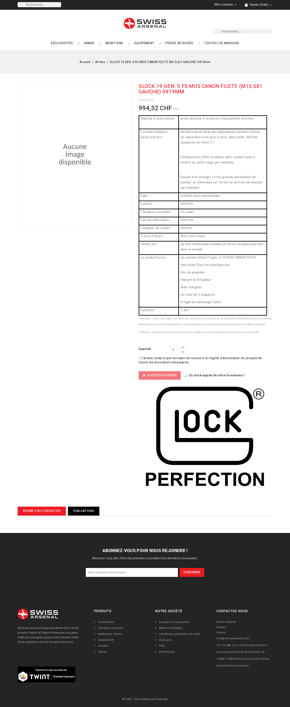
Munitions (114, 43)
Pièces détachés (179, 43)
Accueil (103, 646)
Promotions (106, 622)
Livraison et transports (174, 622)
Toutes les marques (221, 43)
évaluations (83, 511)
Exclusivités (62, 43)
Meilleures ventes (109, 634)
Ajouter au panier (159, 375)
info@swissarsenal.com (233, 638)
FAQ (162, 646)
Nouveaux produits (110, 628)
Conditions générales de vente (179, 634)
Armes (89, 43)
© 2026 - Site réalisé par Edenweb (145, 699)
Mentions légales (170, 628)
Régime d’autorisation (42, 511)
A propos (165, 640)
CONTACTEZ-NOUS (232, 611)
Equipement (144, 43)
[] (57, 4)
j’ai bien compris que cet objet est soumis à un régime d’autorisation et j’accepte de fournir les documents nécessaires (200, 360)
